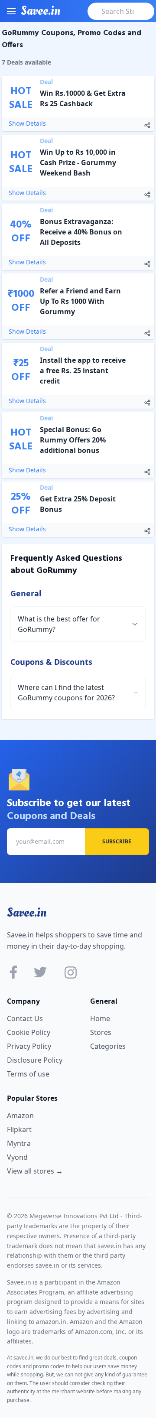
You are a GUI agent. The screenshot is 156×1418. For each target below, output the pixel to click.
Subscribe (116, 841)
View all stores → (35, 1171)
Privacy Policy (29, 1046)
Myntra (19, 1143)
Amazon (20, 1115)
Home (100, 1018)
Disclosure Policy (34, 1060)
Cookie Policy (28, 1032)
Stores (100, 1032)
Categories (108, 1046)
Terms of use (28, 1074)
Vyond (17, 1157)
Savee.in (26, 912)
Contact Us (25, 1018)
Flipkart (19, 1129)
